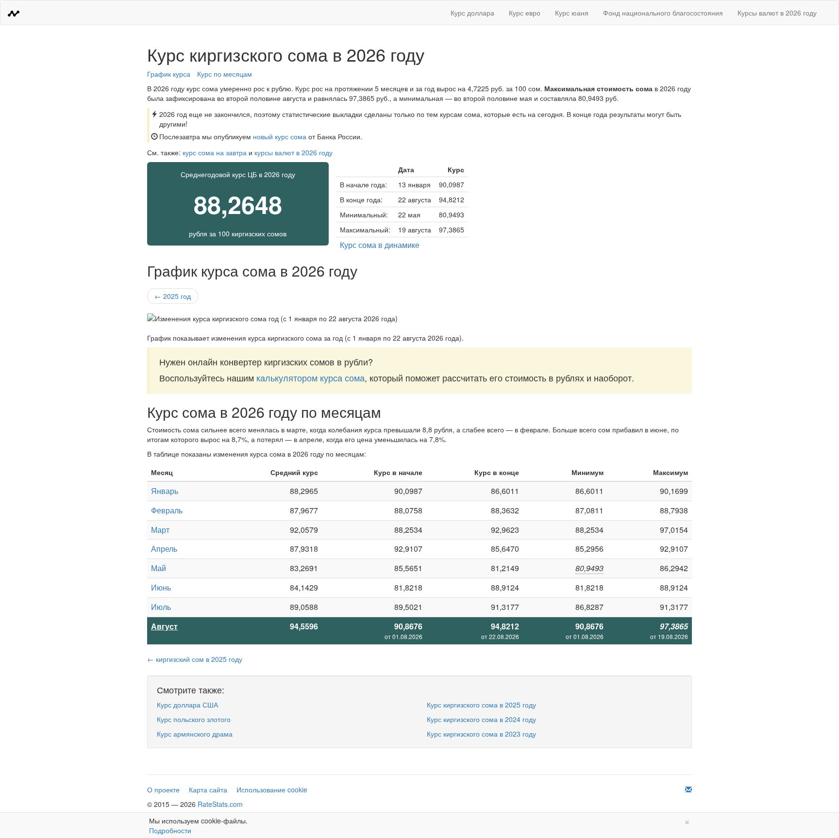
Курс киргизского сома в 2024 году (481, 719)
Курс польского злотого (194, 719)
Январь (164, 490)
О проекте (163, 789)
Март (160, 529)
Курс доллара (472, 12)
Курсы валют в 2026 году (777, 12)
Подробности (170, 830)
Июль (161, 606)
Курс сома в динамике (380, 244)
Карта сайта (208, 789)
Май (158, 568)
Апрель (164, 548)
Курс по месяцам (224, 74)
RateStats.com (220, 804)
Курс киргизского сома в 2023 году (481, 734)
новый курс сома (279, 136)
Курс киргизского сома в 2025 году (481, 704)
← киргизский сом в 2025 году (194, 659)
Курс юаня (571, 12)
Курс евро (524, 12)
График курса (168, 74)
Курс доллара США (187, 704)
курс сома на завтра (215, 152)
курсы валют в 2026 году (293, 152)
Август (164, 626)
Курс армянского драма (195, 734)
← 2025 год (172, 296)
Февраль (167, 510)
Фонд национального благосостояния (663, 12)
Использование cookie (271, 789)
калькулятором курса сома (310, 377)
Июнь (161, 587)
